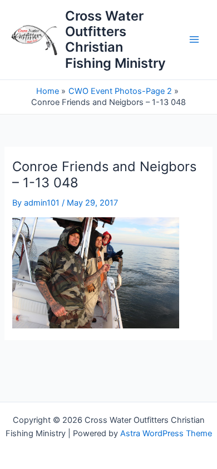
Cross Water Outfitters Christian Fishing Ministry (115, 39)
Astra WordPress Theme (166, 433)
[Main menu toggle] (194, 40)
